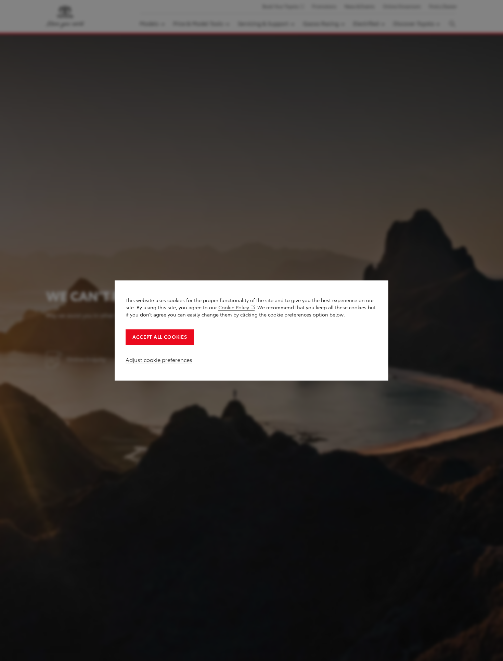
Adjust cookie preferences (159, 360)
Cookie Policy (233, 308)
